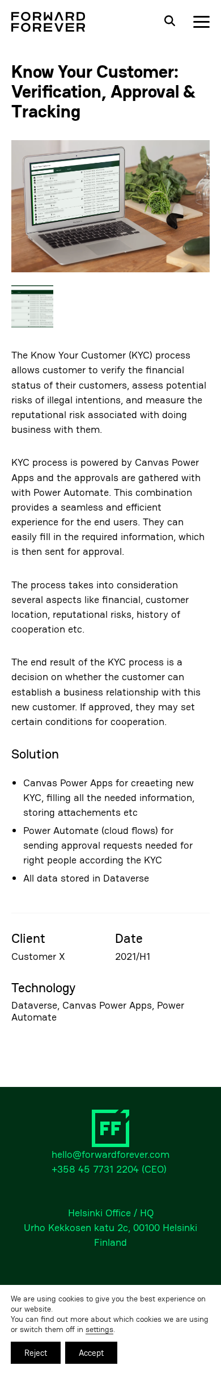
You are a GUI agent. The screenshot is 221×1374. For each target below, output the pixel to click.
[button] (110, 207)
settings (99, 1329)
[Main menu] (201, 22)
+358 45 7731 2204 (95, 1168)
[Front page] (48, 22)
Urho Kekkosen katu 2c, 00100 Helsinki (110, 1227)
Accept (91, 1352)
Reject (35, 1352)
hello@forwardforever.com (110, 1154)
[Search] (169, 22)
